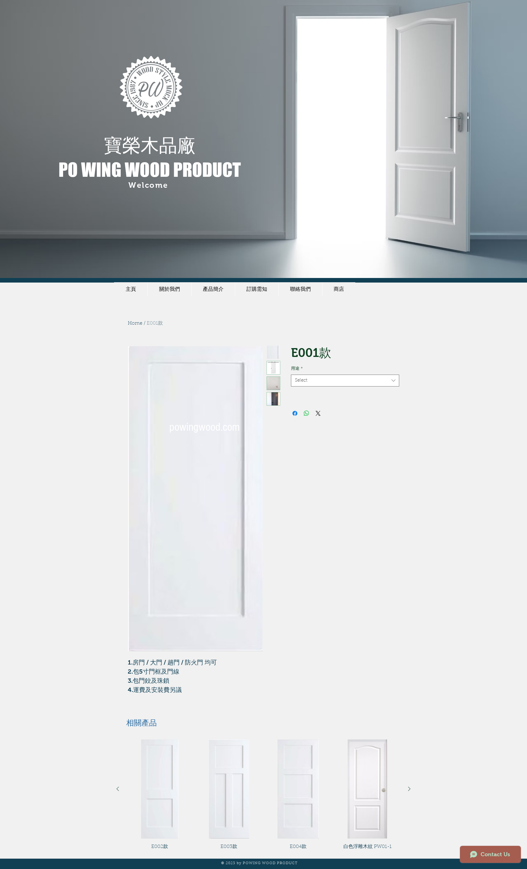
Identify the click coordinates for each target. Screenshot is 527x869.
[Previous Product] (117, 788)
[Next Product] (409, 788)
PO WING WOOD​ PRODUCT (150, 169)
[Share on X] (318, 413)
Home (135, 323)
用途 (297, 369)
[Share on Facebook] (295, 413)
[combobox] (345, 380)
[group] (263, 795)
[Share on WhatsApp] (306, 413)
